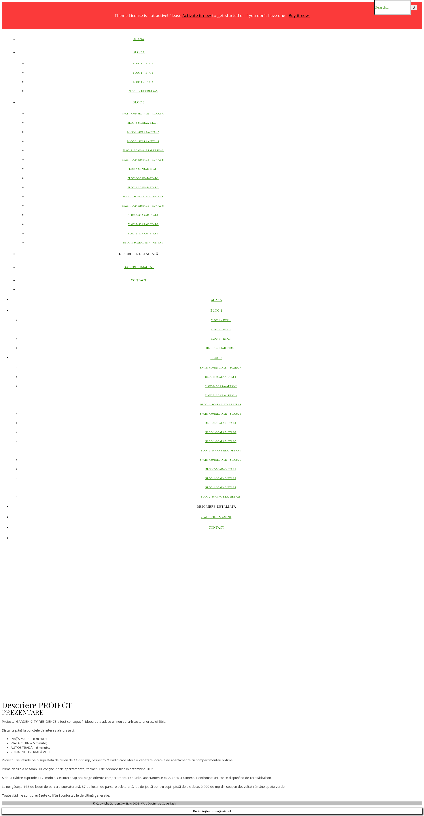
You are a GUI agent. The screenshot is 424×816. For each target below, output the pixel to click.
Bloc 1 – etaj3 (143, 82)
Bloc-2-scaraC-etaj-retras (143, 242)
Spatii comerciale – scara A (143, 113)
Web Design (148, 803)
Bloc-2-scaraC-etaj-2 (143, 224)
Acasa (138, 39)
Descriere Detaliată (138, 254)
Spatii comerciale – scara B (143, 159)
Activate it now (196, 15)
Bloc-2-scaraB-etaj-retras (143, 196)
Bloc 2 (139, 102)
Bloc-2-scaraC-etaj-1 (143, 215)
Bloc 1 (139, 52)
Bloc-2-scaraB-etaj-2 (143, 178)
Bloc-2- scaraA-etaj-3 (143, 141)
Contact (139, 280)
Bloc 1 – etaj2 (143, 72)
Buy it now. (299, 15)
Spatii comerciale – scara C (143, 205)
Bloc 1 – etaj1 (143, 63)
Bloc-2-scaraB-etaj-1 (143, 168)
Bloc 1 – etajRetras (143, 91)
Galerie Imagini (139, 267)
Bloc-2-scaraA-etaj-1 (143, 122)
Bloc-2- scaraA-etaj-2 (143, 132)
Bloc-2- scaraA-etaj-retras (143, 150)
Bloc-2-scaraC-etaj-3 (143, 233)
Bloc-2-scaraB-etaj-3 (143, 187)
